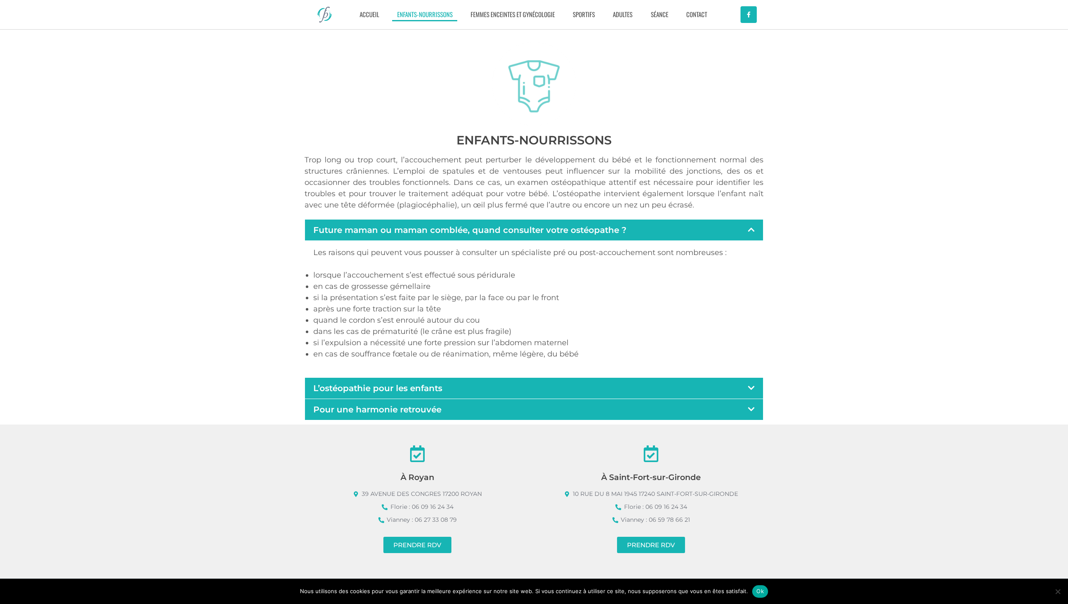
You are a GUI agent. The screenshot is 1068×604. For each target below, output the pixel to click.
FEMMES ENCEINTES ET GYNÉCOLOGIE (513, 14)
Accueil (369, 14)
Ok (760, 591)
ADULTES (622, 14)
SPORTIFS (584, 14)
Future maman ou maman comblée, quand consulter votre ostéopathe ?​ (470, 230)
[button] (534, 230)
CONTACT (696, 14)
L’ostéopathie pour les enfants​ (377, 388)
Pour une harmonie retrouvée (377, 409)
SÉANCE (659, 14)
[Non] (1057, 591)
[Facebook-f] (749, 14)
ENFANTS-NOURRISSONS (425, 14)
